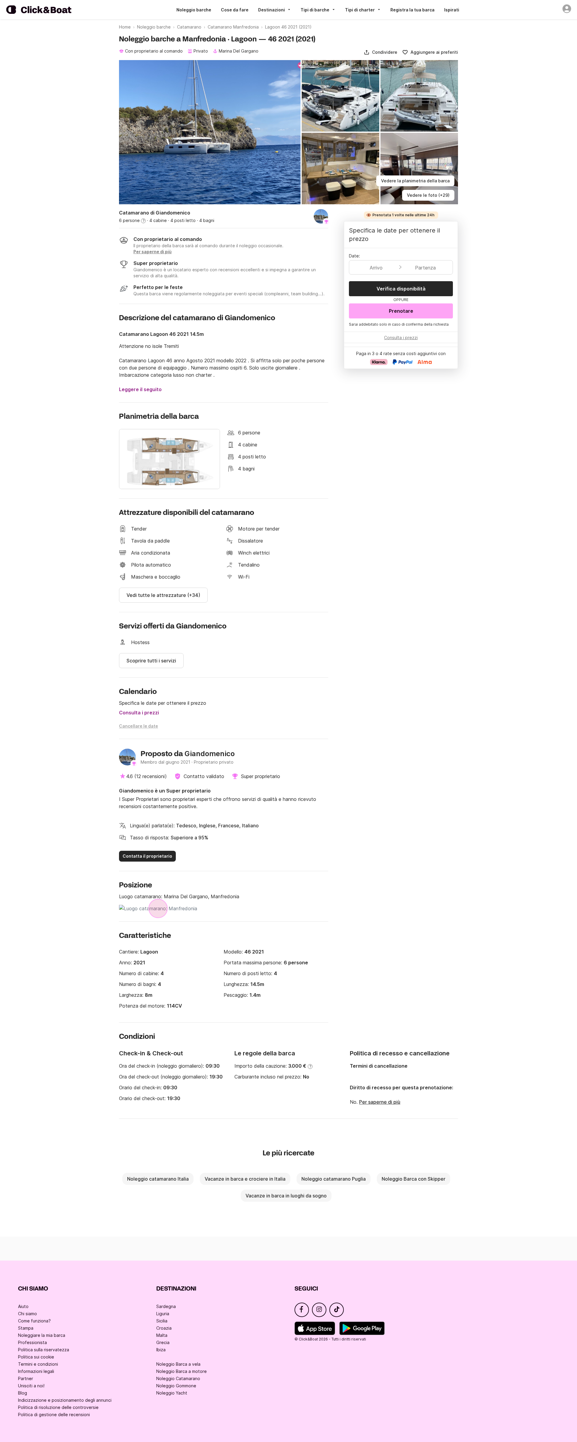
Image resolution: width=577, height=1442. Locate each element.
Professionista (32, 1342)
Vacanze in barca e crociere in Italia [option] (245, 1179)
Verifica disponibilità (401, 289)
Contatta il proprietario (147, 856)
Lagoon (149, 952)
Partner (25, 1378)
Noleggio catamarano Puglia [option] (333, 1179)
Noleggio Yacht (171, 1392)
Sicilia (161, 1320)
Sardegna (166, 1306)
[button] (380, 52)
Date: (354, 255)
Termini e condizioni (38, 1364)
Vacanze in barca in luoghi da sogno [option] (286, 1196)
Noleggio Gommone (176, 1385)
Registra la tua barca (412, 9)
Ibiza (161, 1349)
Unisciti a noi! (31, 1385)
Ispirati (451, 9)
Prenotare (401, 311)
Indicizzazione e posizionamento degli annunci (64, 1400)
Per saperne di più (379, 1102)
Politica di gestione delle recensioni (54, 1414)
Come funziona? (34, 1320)
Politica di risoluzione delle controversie (58, 1407)
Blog (22, 1392)
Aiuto (23, 1306)
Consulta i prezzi (139, 713)
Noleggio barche (193, 9)
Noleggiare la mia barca (41, 1335)
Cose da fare (235, 9)
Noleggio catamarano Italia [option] (158, 1179)
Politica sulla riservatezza (43, 1349)
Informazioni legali (36, 1371)
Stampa (25, 1328)
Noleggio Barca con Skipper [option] (413, 1179)
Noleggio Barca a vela (178, 1364)
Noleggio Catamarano (178, 1378)
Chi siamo (27, 1313)
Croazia (164, 1328)
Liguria (162, 1313)
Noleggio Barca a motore (181, 1371)
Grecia (162, 1342)
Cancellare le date (138, 726)
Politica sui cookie (36, 1356)
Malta (161, 1335)
